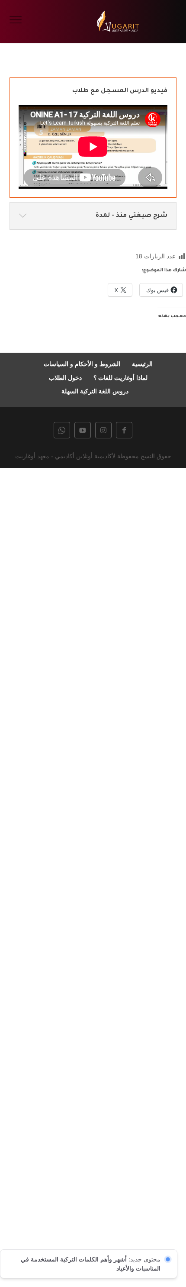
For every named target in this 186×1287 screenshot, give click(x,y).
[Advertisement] (93, 876)
